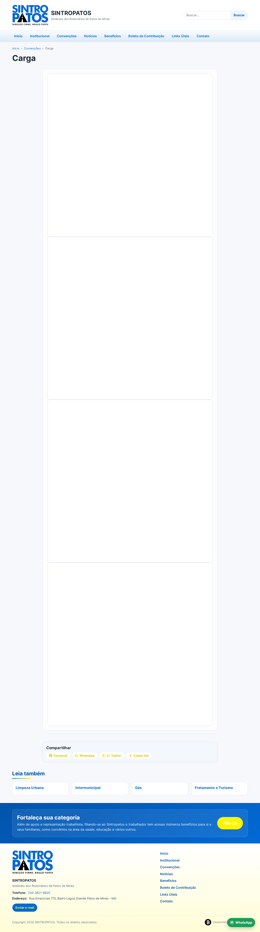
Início (18, 36)
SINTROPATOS (71, 13)
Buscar (239, 15)
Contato (203, 36)
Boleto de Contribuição (146, 36)
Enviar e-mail (24, 907)
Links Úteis (180, 36)
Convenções (67, 36)
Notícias (90, 36)
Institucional (39, 36)
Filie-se (230, 823)
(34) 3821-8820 (39, 893)
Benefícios (112, 36)
